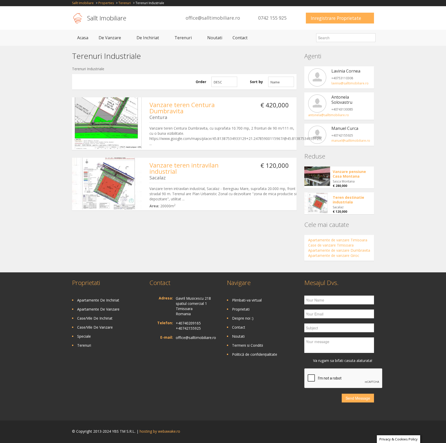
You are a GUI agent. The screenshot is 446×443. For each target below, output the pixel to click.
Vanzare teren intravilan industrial (184, 168)
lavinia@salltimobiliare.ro (350, 83)
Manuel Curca (344, 128)
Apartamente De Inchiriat (98, 300)
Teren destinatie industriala (348, 199)
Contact (240, 38)
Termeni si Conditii (247, 345)
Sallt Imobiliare (83, 3)
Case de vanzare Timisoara (331, 245)
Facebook (372, 432)
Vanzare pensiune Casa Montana (349, 174)
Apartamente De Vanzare (98, 309)
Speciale (84, 336)
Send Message (358, 398)
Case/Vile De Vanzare (95, 327)
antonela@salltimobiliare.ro (328, 115)
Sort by (256, 81)
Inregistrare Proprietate (336, 18)
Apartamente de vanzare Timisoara (337, 240)
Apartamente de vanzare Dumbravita (339, 250)
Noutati (214, 38)
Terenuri (124, 3)
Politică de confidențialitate (254, 354)
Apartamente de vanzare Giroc (333, 255)
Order (201, 81)
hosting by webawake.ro (160, 431)
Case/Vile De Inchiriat (95, 318)
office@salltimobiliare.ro (213, 18)
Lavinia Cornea (345, 71)
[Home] (77, 17)
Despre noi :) (242, 318)
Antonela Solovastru (341, 99)
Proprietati (241, 309)
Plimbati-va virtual (247, 300)
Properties (106, 3)
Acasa (82, 38)
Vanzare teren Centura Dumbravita (182, 107)
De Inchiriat (148, 38)
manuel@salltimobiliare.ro (350, 140)
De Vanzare (110, 38)
